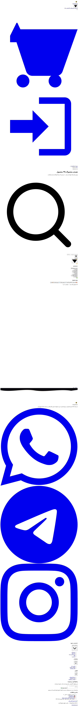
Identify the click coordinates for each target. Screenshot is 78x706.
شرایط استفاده (72, 677)
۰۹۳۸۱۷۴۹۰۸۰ (71, 695)
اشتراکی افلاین (74, 275)
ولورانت (76, 276)
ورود (72, 165)
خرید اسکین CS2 (72, 654)
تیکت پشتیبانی (72, 668)
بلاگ (74, 655)
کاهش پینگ (75, 270)
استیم (76, 269)
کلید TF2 (70, 8)
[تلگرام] (39, 563)
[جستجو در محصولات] (77, 9)
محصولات (73, 652)
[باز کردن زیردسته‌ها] (74, 269)
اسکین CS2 (66, 8)
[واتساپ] (39, 485)
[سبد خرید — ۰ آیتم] (39, 87)
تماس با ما (73, 666)
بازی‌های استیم (75, 8)
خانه (77, 167)
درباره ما (73, 656)
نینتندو (76, 273)
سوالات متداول (72, 667)
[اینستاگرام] (39, 640)
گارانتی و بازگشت (72, 679)
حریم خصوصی (72, 678)
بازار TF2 (73, 653)
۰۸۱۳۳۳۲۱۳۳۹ (71, 696)
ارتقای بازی (75, 274)
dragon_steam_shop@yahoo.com (68, 697)
